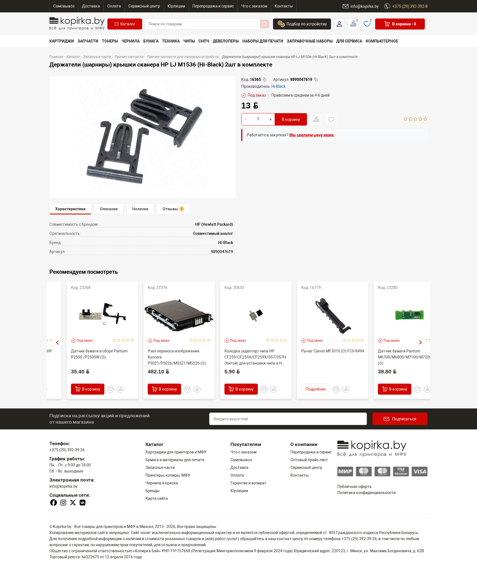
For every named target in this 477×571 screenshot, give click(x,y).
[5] (425, 119)
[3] (416, 119)
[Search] (264, 24)
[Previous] (57, 342)
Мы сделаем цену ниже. (312, 135)
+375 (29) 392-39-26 (67, 450)
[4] (420, 119)
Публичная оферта (354, 486)
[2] (411, 119)
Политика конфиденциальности (366, 492)
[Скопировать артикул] (316, 79)
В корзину (291, 119)
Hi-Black (278, 86)
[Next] (420, 342)
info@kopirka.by (63, 486)
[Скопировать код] (264, 79)
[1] (406, 119)
